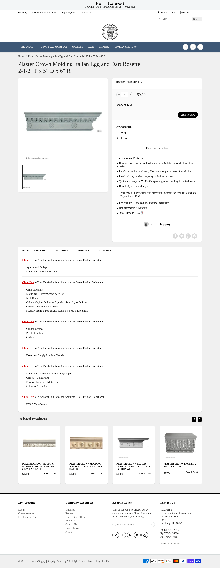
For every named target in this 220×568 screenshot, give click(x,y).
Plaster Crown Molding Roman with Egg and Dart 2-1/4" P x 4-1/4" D (20, 466)
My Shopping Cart (27, 517)
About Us (70, 520)
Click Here (28, 282)
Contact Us (86, 12)
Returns (69, 513)
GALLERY (77, 47)
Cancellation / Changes (77, 517)
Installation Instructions (44, 12)
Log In (21, 509)
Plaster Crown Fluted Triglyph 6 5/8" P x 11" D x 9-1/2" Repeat (114, 466)
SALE (91, 47)
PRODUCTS (27, 47)
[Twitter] (115, 535)
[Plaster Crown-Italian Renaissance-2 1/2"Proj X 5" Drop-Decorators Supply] (63, 122)
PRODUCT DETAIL (34, 250)
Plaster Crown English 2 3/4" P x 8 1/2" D (160, 465)
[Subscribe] (151, 524)
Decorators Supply (36, 561)
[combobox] (174, 19)
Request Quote (68, 12)
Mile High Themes (76, 561)
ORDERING (62, 250)
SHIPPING (104, 47)
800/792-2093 (168, 12)
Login (99, 3)
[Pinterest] (130, 535)
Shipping (70, 509)
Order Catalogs (73, 528)
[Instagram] (137, 535)
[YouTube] (144, 535)
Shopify (51, 561)
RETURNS (105, 250)
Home (21, 56)
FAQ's (68, 531)
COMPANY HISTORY (125, 47)
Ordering (22, 12)
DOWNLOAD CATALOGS (54, 47)
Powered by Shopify (98, 561)
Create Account (116, 3)
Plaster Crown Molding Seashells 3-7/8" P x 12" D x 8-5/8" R (66, 466)
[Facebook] (123, 535)
